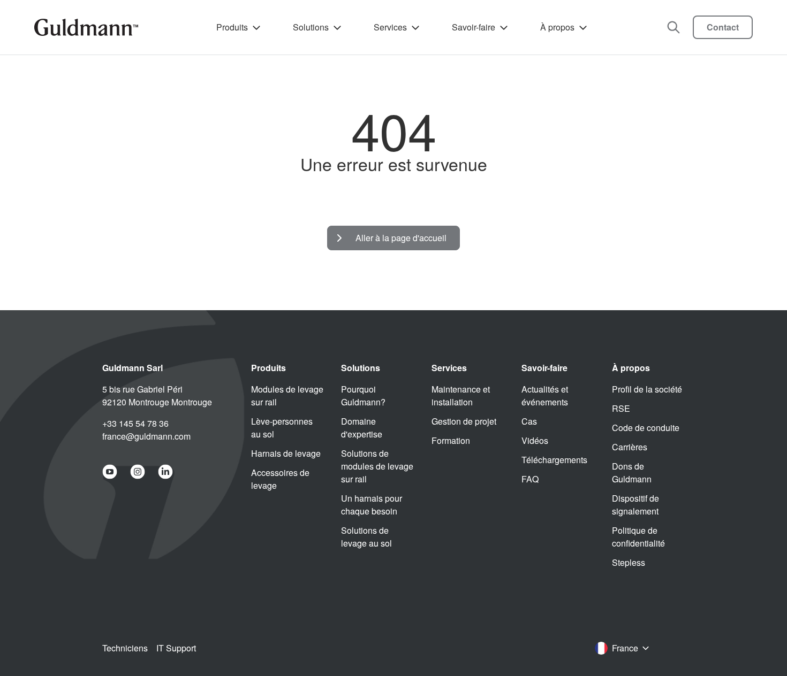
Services (390, 27)
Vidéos (534, 440)
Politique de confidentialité (638, 536)
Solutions (311, 27)
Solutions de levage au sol (366, 536)
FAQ (530, 479)
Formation (451, 440)
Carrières (629, 447)
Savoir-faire (473, 27)
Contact (723, 27)
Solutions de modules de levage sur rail (377, 466)
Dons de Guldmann (632, 472)
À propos (557, 27)
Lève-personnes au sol (282, 427)
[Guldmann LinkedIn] (165, 471)
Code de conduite (645, 427)
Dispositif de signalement (635, 504)
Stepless (628, 562)
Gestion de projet (464, 421)
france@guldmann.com (146, 436)
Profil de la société (647, 389)
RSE (621, 408)
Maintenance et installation (461, 395)
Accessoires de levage (280, 478)
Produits (232, 27)
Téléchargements (554, 460)
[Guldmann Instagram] (137, 471)
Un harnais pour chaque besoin (371, 504)
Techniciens (125, 648)
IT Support (176, 648)
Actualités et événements (544, 395)
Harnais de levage (286, 453)
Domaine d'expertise (361, 427)
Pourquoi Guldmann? (363, 395)
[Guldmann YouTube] (109, 471)
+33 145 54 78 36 (135, 423)
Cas (529, 421)
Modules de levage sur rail (287, 395)
